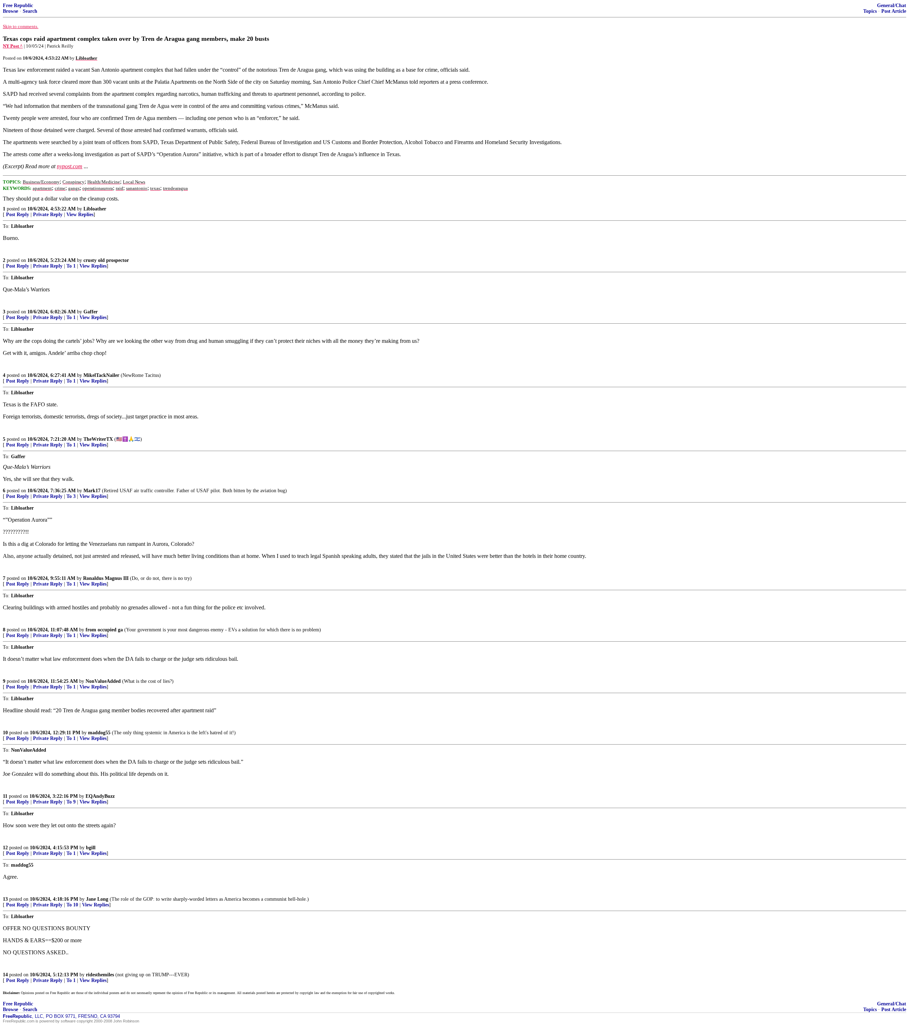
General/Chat (891, 5)
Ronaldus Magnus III (106, 578)
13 (5, 899)
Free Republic (18, 5)
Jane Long (97, 899)
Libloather (94, 209)
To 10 (72, 904)
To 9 (71, 802)
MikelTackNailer (101, 375)
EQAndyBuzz (100, 796)
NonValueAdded (103, 681)
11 (5, 796)
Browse (10, 11)
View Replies (79, 214)
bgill (91, 847)
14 (5, 974)
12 (5, 847)
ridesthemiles (100, 974)
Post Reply (17, 214)
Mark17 (91, 490)
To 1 (71, 266)
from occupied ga (104, 629)
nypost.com (69, 166)
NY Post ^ (13, 46)
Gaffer (90, 311)
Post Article (893, 11)
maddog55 (99, 732)
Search (30, 11)
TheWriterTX (98, 439)
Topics (870, 11)
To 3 (71, 496)
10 (5, 732)
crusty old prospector (106, 260)
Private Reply (47, 214)
